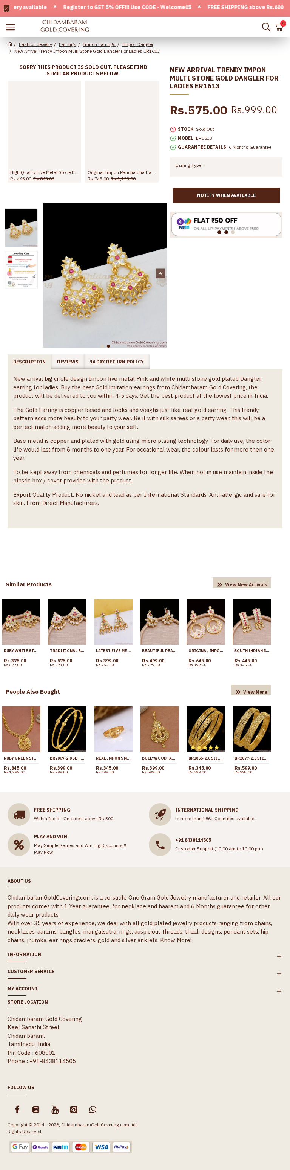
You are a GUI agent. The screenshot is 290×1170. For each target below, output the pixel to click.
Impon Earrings (99, 44)
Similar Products (29, 584)
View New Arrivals (246, 584)
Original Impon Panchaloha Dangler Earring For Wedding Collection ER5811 (122, 172)
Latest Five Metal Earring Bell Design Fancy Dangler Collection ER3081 (113, 650)
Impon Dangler (137, 44)
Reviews (68, 362)
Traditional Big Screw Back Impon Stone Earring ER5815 (67, 650)
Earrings (67, 44)
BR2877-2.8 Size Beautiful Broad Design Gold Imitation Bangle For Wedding (251, 758)
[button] (50, 273)
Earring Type (188, 165)
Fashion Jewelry (35, 44)
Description (29, 362)
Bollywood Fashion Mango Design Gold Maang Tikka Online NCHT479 (159, 758)
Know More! (175, 940)
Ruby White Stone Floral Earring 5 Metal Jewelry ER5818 (21, 650)
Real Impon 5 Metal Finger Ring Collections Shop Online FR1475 (113, 758)
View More (255, 692)
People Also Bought (33, 691)
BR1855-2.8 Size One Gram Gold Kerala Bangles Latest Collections (205, 758)
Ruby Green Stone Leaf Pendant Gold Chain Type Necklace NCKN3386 (21, 758)
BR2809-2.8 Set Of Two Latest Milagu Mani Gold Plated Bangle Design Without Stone (67, 758)
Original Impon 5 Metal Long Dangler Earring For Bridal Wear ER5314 (205, 650)
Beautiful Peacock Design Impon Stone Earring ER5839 (159, 650)
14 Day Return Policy (117, 362)
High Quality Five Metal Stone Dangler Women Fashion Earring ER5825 (44, 172)
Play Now (43, 852)
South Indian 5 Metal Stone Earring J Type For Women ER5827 (251, 650)
